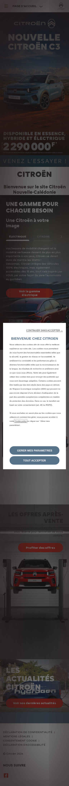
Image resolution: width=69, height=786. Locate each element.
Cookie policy (20, 421)
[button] (44, 330)
